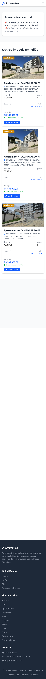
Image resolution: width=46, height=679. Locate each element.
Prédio (5, 624)
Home (5, 576)
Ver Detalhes (13, 122)
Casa (4, 604)
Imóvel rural (7, 636)
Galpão (5, 620)
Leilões (5, 580)
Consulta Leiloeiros (11, 588)
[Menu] (43, 3)
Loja (4, 628)
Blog (4, 584)
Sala (4, 616)
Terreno (5, 600)
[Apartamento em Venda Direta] (23, 67)
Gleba (4, 632)
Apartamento (8, 608)
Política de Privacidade (30, 675)
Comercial (6, 612)
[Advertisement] (23, 304)
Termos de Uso (13, 675)
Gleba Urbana (8, 640)
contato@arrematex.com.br (18, 656)
